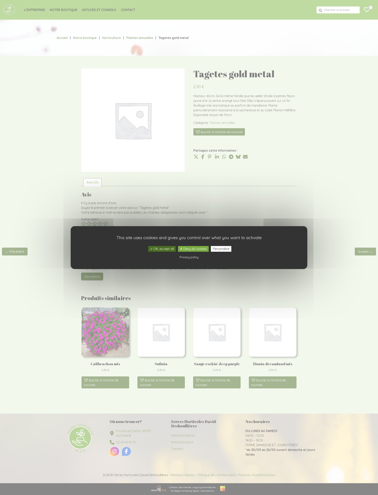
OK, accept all (163, 249)
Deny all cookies (195, 249)
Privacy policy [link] (189, 257)
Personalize (221, 249)
